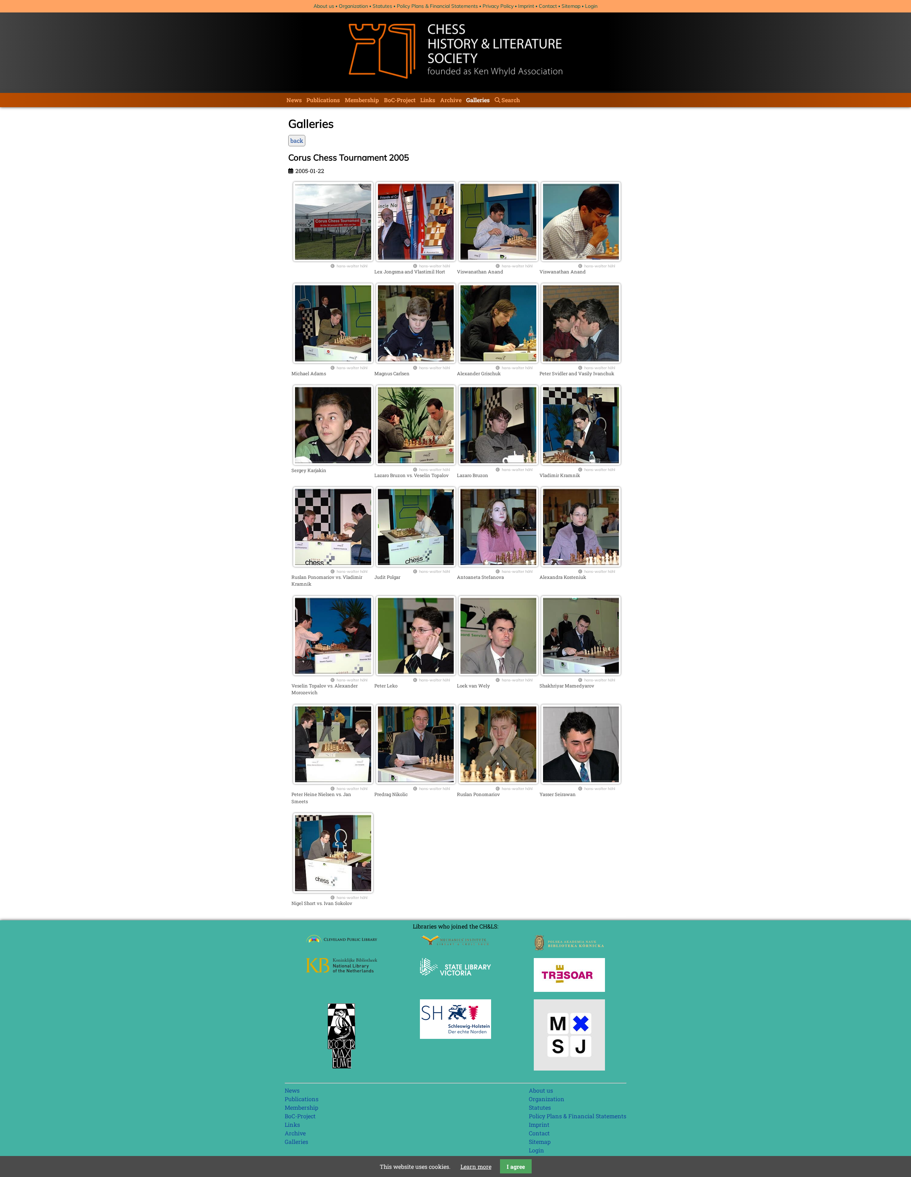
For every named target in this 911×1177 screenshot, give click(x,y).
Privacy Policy (498, 6)
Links (427, 100)
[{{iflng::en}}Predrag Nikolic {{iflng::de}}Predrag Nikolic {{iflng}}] (415, 781)
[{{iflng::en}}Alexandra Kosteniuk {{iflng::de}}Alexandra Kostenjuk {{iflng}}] (580, 564)
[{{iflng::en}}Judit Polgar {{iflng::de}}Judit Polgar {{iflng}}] (415, 564)
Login (591, 6)
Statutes (382, 6)
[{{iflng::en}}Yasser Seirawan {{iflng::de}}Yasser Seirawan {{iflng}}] (580, 781)
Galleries (478, 100)
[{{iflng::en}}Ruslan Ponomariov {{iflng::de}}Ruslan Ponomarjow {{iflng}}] (498, 781)
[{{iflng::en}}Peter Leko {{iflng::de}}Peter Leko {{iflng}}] (415, 673)
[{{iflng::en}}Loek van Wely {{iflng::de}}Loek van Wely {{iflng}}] (498, 673)
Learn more (475, 1166)
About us (324, 6)
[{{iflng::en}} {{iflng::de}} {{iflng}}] (332, 259)
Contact (548, 6)
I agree (516, 1166)
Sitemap (571, 6)
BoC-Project (400, 100)
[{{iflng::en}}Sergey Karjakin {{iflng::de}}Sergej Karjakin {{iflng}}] (332, 462)
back (296, 140)
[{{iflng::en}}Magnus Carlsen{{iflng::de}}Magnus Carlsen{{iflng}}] (415, 361)
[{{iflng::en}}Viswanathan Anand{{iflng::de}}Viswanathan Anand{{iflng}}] (498, 259)
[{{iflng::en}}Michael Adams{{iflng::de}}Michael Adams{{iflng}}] (332, 361)
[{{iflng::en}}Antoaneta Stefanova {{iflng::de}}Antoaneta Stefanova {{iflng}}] (498, 564)
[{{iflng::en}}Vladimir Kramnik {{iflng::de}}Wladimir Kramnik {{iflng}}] (580, 462)
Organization (353, 6)
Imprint (526, 6)
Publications (323, 100)
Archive (451, 100)
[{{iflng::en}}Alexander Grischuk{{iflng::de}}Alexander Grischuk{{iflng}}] (498, 361)
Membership (362, 100)
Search (510, 100)
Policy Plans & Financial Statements (437, 6)
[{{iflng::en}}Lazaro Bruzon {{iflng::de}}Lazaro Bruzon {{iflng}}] (498, 462)
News (294, 100)
